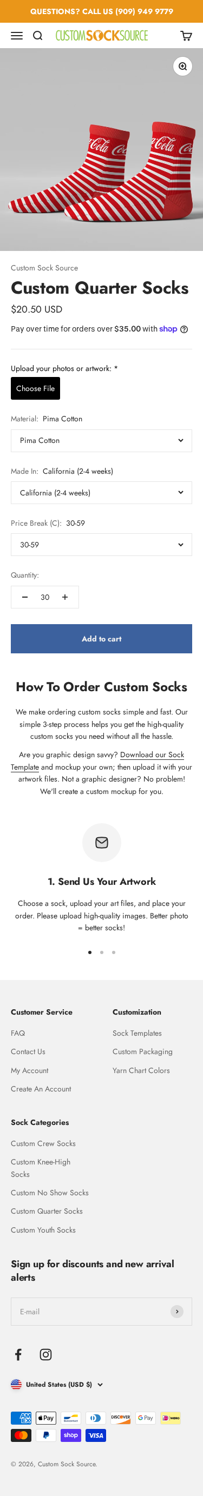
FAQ (18, 1033)
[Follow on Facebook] (18, 1354)
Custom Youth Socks (43, 1229)
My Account (29, 1070)
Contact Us (28, 1051)
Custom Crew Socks (43, 1143)
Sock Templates (137, 1033)
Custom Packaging (143, 1051)
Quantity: (25, 575)
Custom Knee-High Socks (40, 1167)
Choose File (35, 388)
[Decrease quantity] (24, 597)
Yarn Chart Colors (141, 1070)
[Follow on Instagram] (45, 1354)
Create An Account (41, 1088)
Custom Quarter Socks (47, 1211)
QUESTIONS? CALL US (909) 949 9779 (101, 11)
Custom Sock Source (44, 267)
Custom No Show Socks (50, 1192)
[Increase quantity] (64, 597)
